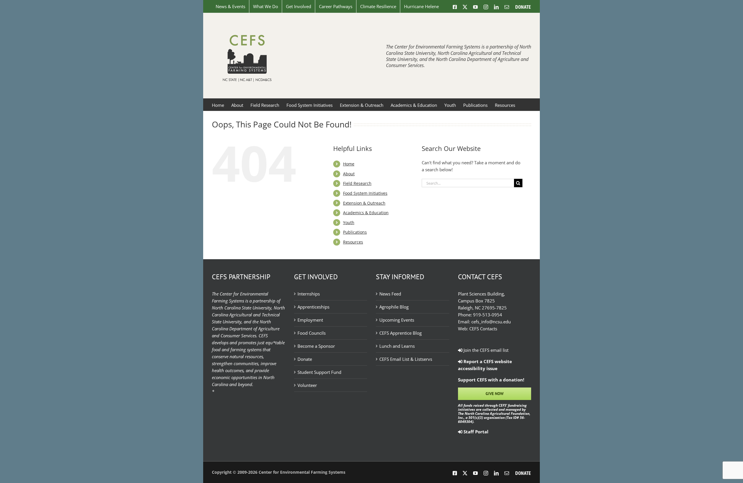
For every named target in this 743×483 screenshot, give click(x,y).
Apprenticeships (313, 307)
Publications (355, 232)
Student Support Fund (319, 372)
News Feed (390, 294)
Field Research (357, 183)
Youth (348, 222)
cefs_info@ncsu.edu (491, 322)
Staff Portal (475, 432)
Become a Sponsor (316, 346)
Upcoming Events (396, 320)
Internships (308, 294)
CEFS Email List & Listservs (405, 359)
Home (348, 164)
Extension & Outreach (364, 203)
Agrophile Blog (394, 307)
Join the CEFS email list (485, 350)
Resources (353, 242)
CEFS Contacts (483, 328)
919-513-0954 (487, 315)
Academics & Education (366, 212)
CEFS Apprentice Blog (400, 333)
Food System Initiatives (365, 193)
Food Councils (311, 333)
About (349, 173)
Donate (304, 359)
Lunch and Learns (397, 346)
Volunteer (307, 385)
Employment (310, 320)
